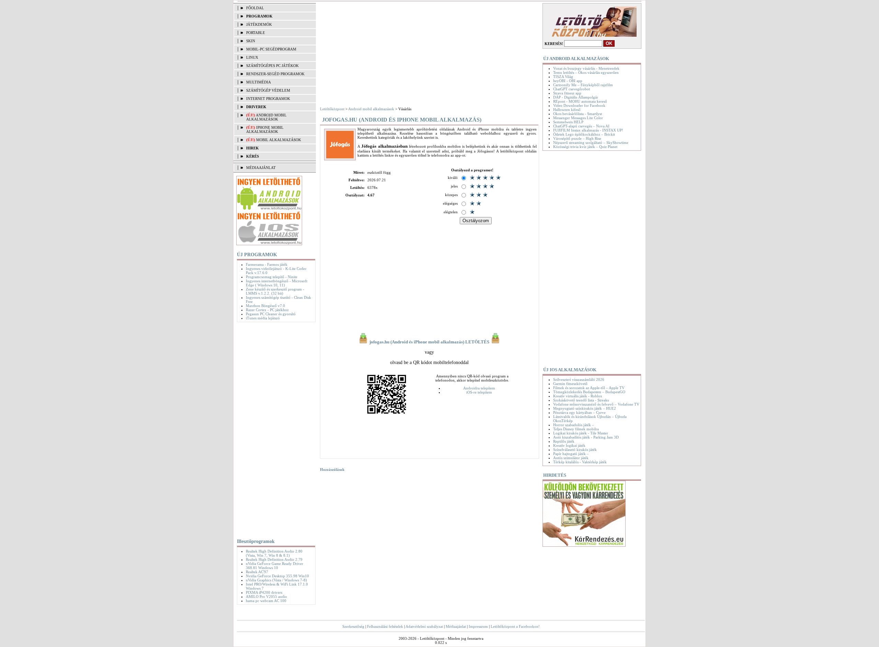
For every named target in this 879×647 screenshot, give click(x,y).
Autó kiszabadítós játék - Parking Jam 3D (586, 437)
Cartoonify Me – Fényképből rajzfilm (583, 85)
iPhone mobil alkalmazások (265, 129)
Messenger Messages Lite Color (578, 118)
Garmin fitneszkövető (570, 384)
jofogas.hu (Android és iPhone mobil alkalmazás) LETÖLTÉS (429, 342)
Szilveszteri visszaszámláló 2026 (578, 379)
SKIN (250, 41)
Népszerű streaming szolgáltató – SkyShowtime (590, 142)
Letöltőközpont (332, 109)
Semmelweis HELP (568, 122)
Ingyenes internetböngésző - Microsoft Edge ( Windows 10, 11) (276, 283)
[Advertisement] (274, 429)
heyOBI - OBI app (567, 81)
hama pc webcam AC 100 (266, 601)
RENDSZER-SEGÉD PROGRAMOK (275, 74)
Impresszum (478, 626)
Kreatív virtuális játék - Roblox (577, 396)
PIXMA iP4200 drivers (264, 592)
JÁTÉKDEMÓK (259, 24)
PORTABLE (255, 33)
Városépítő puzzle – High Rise (577, 138)
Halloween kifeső (567, 109)
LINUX (252, 57)
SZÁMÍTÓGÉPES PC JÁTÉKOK (272, 66)
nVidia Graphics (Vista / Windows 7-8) (276, 580)
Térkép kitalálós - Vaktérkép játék (580, 462)
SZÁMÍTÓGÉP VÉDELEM (268, 90)
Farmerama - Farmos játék (266, 264)
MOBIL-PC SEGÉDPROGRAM (271, 49)
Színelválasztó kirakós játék (575, 449)
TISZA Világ (563, 77)
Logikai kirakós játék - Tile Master (580, 433)
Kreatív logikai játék (569, 445)
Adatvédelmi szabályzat (424, 626)
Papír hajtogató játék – (571, 454)
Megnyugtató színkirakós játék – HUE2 (584, 408)
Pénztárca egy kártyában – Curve (579, 412)
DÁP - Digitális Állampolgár (575, 97)
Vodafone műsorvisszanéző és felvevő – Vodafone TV (596, 404)
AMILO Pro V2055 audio (266, 596)
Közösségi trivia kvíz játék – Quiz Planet (585, 147)
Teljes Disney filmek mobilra (576, 429)
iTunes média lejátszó (263, 318)
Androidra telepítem (479, 388)
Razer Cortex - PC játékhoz (267, 310)
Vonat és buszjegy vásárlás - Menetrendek (586, 68)
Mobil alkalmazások (278, 140)
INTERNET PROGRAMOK (268, 99)
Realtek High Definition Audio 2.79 (274, 559)
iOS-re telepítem (479, 392)
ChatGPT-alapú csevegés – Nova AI (581, 126)
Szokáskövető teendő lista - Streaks (581, 400)
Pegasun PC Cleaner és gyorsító (271, 314)
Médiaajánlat (456, 626)
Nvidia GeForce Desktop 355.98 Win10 (277, 576)
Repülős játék (563, 441)
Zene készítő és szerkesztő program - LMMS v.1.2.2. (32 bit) (275, 291)
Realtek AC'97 (257, 572)
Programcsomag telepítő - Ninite (271, 277)
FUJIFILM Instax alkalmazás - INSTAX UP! (588, 130)
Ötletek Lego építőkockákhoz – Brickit (584, 134)
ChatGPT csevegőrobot (571, 89)
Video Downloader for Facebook (579, 105)
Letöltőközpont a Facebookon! (515, 626)
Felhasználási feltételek (385, 626)
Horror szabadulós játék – (573, 425)
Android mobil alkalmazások (266, 117)
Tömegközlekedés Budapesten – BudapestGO (589, 392)
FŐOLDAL (255, 8)
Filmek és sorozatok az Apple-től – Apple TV (589, 388)
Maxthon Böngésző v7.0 (265, 306)
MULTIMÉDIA (258, 82)
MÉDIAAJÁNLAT (261, 168)
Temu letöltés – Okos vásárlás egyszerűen (586, 72)
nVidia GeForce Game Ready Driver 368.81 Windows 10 (274, 565)
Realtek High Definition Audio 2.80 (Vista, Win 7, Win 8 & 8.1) (274, 553)
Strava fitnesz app (567, 93)
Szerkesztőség (353, 626)
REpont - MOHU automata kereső (580, 101)
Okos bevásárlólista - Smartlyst (577, 114)
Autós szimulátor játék (571, 458)
